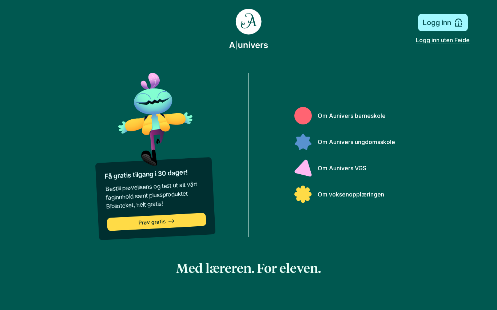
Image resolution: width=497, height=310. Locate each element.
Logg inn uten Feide (443, 40)
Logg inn (436, 22)
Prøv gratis (152, 222)
